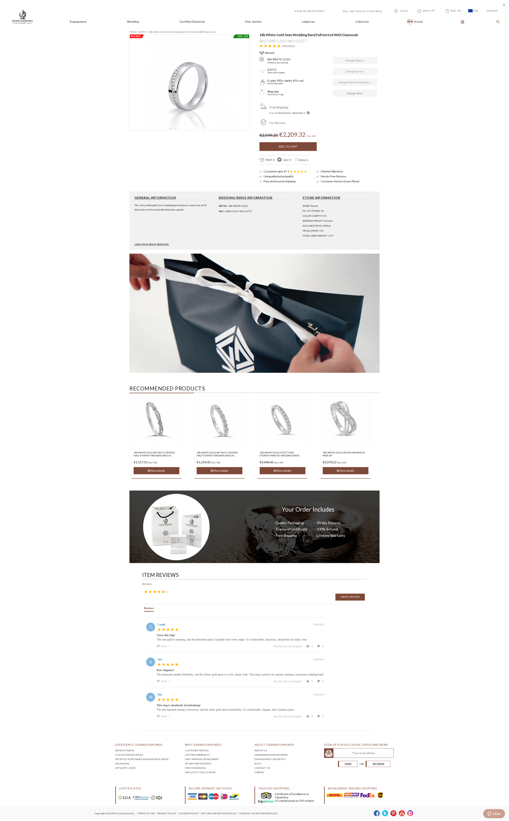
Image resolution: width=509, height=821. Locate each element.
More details (157, 470)
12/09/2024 (318, 624)
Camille (161, 624)
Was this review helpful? (288, 646)
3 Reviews (288, 46)
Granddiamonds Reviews (271, 754)
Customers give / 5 (276, 171)
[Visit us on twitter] (385, 813)
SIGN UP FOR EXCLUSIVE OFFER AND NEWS (356, 744)
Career (259, 772)
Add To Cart (288, 146)
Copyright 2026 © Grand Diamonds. (114, 813)
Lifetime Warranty (332, 171)
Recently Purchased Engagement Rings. (142, 759)
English (492, 10)
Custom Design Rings (129, 754)
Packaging (122, 763)
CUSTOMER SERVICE (197, 750)
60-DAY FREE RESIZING (198, 763)
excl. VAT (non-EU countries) (358, 11)
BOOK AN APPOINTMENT (310, 11)
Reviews (147, 583)
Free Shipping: (279, 107)
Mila (159, 694)
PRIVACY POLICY (167, 813)
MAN (348, 764)
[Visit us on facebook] (377, 813)
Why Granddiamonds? (203, 744)
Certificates (130, 788)
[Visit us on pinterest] (393, 813)
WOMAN (378, 764)
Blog (257, 763)
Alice (159, 659)
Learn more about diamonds (151, 244)
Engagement (78, 21)
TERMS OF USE (146, 813)
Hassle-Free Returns (333, 176)
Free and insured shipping (279, 181)
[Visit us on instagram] (410, 813)
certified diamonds (192, 21)
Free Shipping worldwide (202, 759)
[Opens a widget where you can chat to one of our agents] (494, 814)
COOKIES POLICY (189, 813)
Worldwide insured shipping (352, 788)
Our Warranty (277, 123)
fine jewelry (253, 21)
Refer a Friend (124, 750)
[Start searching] (497, 22)
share (164, 646)
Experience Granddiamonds (139, 744)
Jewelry (142, 31)
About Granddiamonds (274, 744)
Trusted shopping (274, 788)
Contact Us (262, 767)
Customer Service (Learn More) (340, 181)
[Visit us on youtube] (402, 813)
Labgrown (308, 21)
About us (260, 750)
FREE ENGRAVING (195, 767)
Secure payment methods (210, 788)
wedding (133, 21)
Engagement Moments (269, 759)
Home (132, 31)
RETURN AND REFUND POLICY (219, 813)
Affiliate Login (125, 767)
